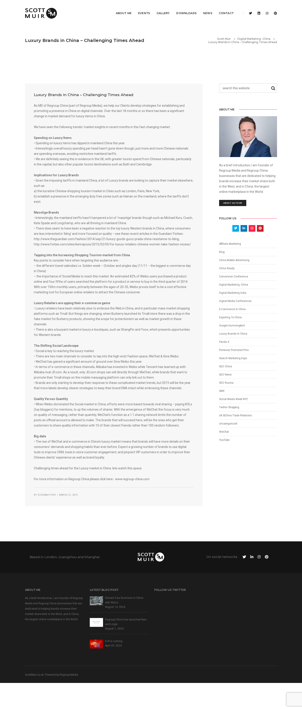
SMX (222, 390)
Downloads (186, 13)
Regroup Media (69, 674)
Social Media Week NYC (233, 399)
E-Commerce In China (232, 309)
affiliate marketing (230, 243)
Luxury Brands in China (233, 333)
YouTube (224, 440)
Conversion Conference (233, 276)
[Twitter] (250, 13)
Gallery (163, 13)
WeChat (224, 431)
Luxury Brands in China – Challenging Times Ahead (83, 95)
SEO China (225, 366)
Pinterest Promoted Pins (234, 350)
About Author (232, 203)
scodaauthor (47, 494)
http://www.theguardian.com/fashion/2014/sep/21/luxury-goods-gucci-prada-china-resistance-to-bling (106, 239)
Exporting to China (230, 317)
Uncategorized (228, 423)
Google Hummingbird (232, 325)
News (207, 13)
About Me (124, 13)
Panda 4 (224, 341)
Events (144, 13)
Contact (226, 13)
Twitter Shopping (229, 407)
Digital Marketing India (232, 292)
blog (222, 252)
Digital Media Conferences (235, 301)
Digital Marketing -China (233, 284)
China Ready (227, 268)
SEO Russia (226, 382)
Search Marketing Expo (233, 358)
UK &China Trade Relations (235, 415)
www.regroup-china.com (132, 479)
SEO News (225, 374)
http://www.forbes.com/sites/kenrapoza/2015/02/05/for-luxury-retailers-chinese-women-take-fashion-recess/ (112, 244)
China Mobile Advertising (234, 260)
